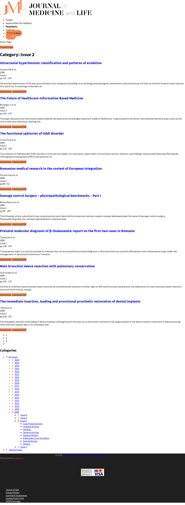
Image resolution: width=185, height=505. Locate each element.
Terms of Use (12, 489)
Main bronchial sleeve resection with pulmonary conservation (47, 266)
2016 (17, 388)
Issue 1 (23, 446)
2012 (17, 400)
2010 (17, 406)
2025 (17, 362)
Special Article (30, 441)
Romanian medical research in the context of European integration (51, 168)
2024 (17, 365)
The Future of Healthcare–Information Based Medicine (41, 98)
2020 (17, 377)
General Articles (31, 432)
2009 (17, 409)
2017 (17, 385)
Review (26, 443)
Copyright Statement (16, 495)
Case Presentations (32, 423)
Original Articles (31, 426)
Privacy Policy (12, 492)
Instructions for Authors (19, 23)
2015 (17, 391)
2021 (17, 374)
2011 (17, 403)
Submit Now (14, 33)
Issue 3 (23, 417)
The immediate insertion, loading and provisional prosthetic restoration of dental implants (70, 301)
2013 (17, 397)
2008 (16, 412)
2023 (17, 368)
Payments (11, 26)
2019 (17, 380)
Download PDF (19, 91)
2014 (17, 394)
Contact (10, 29)
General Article (30, 435)
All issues (13, 356)
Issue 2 (23, 420)
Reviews (27, 429)
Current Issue (6, 47)
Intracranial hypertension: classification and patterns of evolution (51, 63)
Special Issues (15, 449)
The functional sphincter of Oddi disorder (32, 133)
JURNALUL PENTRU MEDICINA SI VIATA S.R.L (85, 455)
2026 (17, 359)
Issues (9, 19)
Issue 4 (23, 414)
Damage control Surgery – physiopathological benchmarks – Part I (50, 195)
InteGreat (18, 458)
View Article (6, 91)
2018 (17, 383)
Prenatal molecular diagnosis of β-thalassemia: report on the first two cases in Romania (67, 231)
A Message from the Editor (36, 438)
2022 (17, 371)
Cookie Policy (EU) (15, 498)
